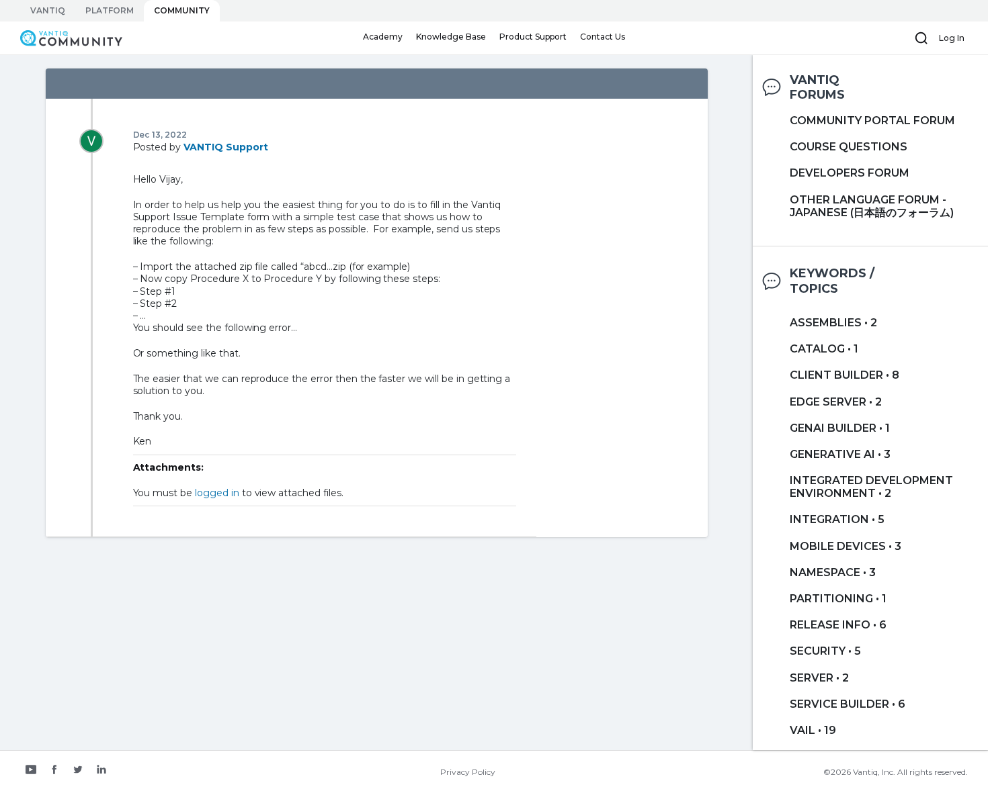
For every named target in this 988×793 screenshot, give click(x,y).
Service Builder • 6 (847, 704)
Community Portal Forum (872, 120)
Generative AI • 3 (840, 454)
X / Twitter (78, 771)
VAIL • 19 (813, 730)
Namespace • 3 (833, 572)
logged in (217, 493)
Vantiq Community (64, 38)
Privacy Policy (467, 772)
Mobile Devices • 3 (845, 546)
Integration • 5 (837, 519)
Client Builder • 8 (844, 375)
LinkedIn (101, 771)
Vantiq (47, 10)
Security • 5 (825, 651)
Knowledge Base (451, 37)
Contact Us (602, 37)
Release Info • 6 (838, 624)
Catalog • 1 (824, 348)
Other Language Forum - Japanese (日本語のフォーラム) (872, 206)
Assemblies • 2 (833, 322)
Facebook (54, 771)
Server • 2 (819, 677)
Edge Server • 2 (836, 401)
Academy (383, 37)
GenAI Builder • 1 (840, 428)
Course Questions (848, 146)
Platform (109, 10)
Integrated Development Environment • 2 (871, 487)
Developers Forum (849, 173)
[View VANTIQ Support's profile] (91, 140)
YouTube (31, 771)
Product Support (533, 37)
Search (921, 38)
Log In (951, 38)
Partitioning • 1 (838, 598)
